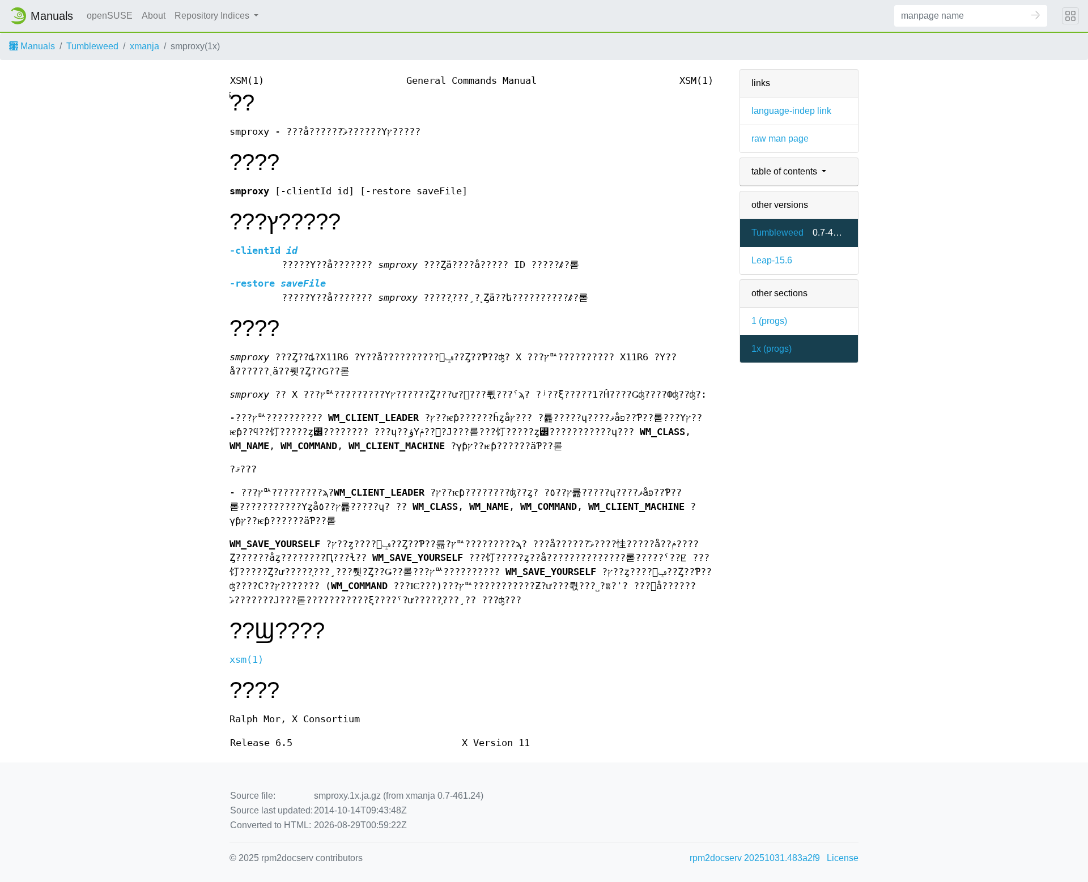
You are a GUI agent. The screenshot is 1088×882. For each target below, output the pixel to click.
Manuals (36, 46)
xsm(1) (247, 659)
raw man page (780, 138)
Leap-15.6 (771, 260)
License (842, 858)
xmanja (144, 46)
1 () (769, 321)
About (153, 15)
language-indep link (791, 111)
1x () (771, 348)
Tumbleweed (92, 46)
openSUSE (110, 15)
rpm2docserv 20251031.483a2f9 (755, 858)
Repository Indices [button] (213, 15)
